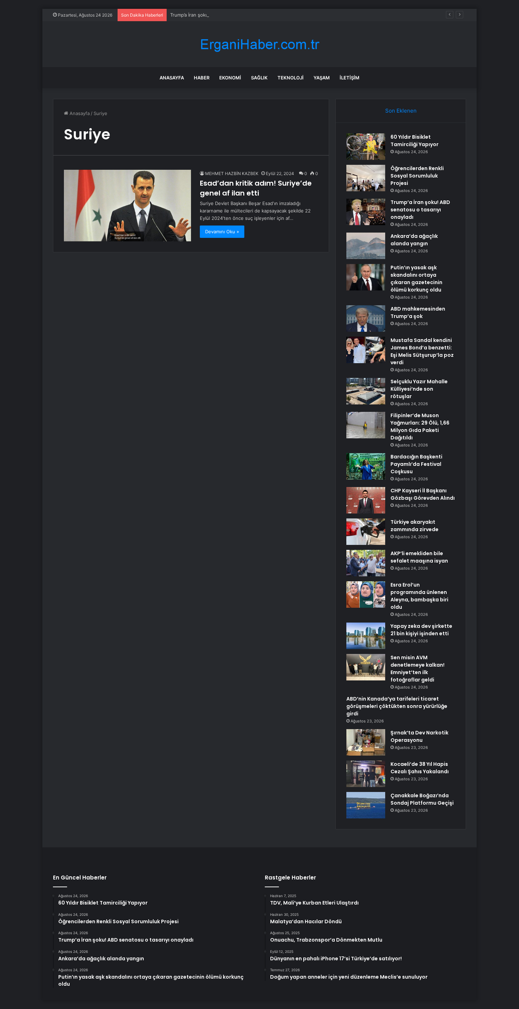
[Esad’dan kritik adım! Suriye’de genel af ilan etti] (127, 205)
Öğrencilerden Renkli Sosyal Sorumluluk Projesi (417, 176)
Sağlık (259, 77)
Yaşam (322, 77)
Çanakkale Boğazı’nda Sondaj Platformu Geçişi (422, 799)
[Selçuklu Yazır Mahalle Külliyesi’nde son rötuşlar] (365, 391)
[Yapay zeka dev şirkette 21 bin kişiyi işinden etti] (365, 636)
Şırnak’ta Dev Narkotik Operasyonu (419, 736)
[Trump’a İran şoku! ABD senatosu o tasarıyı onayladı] (365, 212)
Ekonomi (230, 77)
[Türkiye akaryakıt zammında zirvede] (365, 531)
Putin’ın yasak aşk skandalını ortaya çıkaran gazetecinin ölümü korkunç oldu (416, 278)
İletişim (349, 77)
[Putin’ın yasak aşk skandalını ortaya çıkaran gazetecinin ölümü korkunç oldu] (365, 277)
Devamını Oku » (222, 231)
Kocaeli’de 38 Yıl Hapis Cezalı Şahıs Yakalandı (419, 768)
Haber (201, 77)
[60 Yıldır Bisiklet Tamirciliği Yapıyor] (365, 146)
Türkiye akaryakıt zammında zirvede (414, 525)
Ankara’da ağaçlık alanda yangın (414, 240)
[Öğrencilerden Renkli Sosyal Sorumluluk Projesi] (365, 178)
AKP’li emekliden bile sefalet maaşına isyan (419, 557)
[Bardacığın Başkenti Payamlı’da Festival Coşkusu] (365, 466)
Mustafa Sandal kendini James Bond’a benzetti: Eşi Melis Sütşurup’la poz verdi (422, 351)
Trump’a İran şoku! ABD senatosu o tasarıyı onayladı (226, 15)
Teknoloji (291, 77)
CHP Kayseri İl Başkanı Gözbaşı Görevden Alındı (422, 494)
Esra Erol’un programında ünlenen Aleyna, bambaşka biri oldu (419, 596)
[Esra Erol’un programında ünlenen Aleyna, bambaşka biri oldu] (365, 594)
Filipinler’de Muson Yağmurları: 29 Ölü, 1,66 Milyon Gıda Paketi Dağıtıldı (419, 426)
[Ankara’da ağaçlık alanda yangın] (365, 246)
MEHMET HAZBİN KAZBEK (231, 173)
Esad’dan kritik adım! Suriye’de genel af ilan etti (256, 188)
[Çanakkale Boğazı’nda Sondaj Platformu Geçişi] (365, 805)
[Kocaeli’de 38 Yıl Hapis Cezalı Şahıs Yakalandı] (365, 774)
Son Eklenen (401, 110)
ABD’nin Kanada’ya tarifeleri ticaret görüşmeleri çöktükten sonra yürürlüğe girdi (396, 706)
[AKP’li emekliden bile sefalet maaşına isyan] (365, 563)
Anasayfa (172, 77)
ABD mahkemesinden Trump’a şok (417, 312)
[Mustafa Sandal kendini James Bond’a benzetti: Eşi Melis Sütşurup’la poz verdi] (365, 350)
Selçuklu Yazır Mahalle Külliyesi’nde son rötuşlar (419, 389)
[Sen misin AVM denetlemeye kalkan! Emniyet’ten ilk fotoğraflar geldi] (365, 667)
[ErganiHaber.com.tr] (259, 44)
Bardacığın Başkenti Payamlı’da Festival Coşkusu (416, 464)
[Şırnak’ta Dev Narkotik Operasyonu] (365, 742)
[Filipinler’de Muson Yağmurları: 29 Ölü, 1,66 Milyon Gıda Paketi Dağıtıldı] (365, 425)
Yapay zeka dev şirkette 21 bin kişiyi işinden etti (421, 630)
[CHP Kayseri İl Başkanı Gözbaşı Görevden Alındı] (365, 500)
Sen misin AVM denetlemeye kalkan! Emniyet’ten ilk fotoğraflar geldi (417, 668)
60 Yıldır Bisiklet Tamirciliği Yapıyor (414, 140)
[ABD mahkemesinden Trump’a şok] (365, 318)
